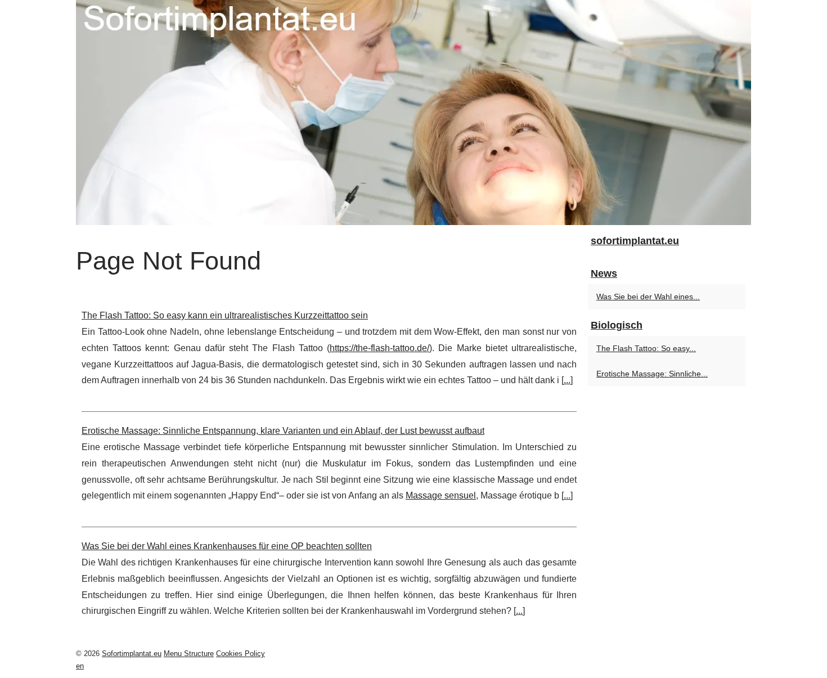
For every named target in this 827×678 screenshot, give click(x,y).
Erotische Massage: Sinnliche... (652, 373)
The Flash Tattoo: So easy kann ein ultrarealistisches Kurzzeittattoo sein (225, 315)
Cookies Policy (240, 653)
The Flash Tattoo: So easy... (646, 348)
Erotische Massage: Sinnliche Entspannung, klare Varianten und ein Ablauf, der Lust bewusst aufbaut (283, 430)
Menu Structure (189, 653)
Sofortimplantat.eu (131, 653)
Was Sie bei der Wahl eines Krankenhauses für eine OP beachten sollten (227, 546)
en (80, 666)
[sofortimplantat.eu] (413, 112)
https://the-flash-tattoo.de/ (379, 348)
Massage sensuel (441, 495)
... (567, 380)
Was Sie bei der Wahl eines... (648, 296)
